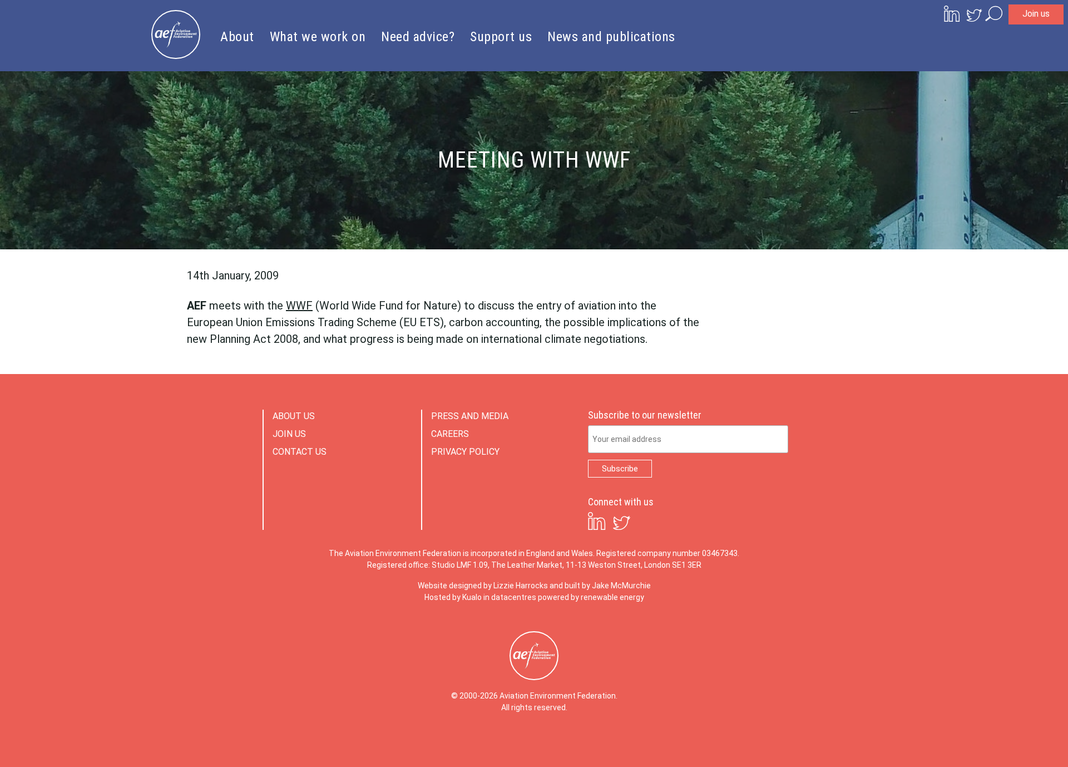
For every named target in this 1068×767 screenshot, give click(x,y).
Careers (450, 434)
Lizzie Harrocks (520, 585)
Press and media (469, 416)
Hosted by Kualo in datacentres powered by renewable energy (534, 597)
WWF (299, 305)
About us (294, 416)
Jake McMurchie (621, 585)
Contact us (300, 451)
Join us (1036, 13)
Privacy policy (465, 451)
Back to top (1009, 740)
